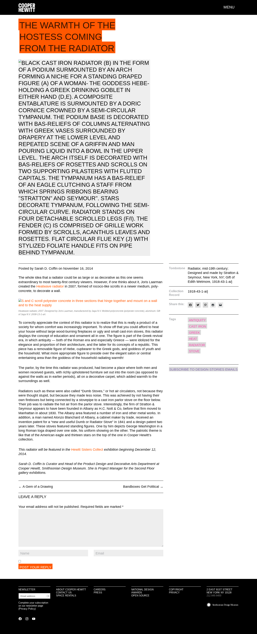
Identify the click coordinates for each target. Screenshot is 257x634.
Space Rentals (66, 595)
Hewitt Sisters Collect (87, 449)
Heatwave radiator (50, 286)
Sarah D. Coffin (46, 268)
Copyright (176, 589)
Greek (194, 332)
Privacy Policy (27, 608)
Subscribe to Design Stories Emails (203, 369)
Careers (100, 589)
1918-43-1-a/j (198, 291)
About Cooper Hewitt (71, 589)
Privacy (174, 592)
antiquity (197, 320)
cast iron (197, 326)
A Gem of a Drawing (35, 486)
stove (194, 351)
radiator (197, 345)
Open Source (140, 595)
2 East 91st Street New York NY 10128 (219, 591)
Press (98, 592)
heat (193, 339)
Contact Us (64, 592)
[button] (231, 7)
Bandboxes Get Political (143, 486)
